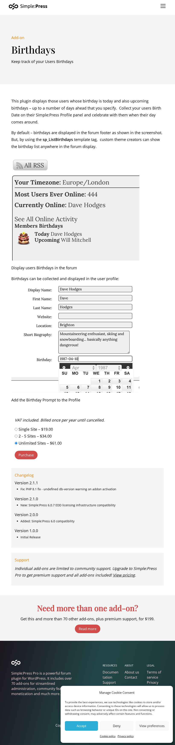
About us (132, 672)
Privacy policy (126, 736)
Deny (117, 726)
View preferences (152, 726)
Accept (81, 726)
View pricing (124, 575)
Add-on (17, 37)
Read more (87, 628)
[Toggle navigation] (163, 6)
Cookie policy (107, 736)
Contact (131, 677)
